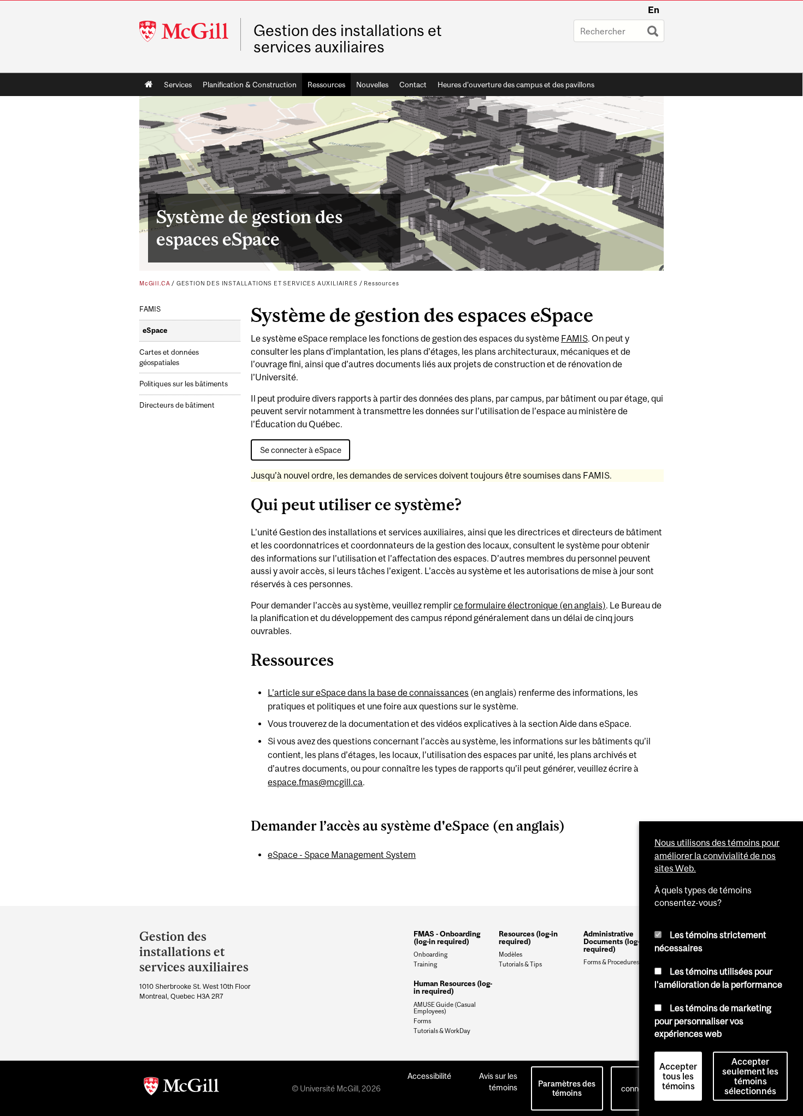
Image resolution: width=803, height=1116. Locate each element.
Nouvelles (372, 84)
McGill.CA (154, 283)
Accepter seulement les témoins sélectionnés (750, 1076)
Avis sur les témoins (498, 1081)
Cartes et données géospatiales (169, 357)
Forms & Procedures (611, 962)
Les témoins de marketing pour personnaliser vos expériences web (712, 1021)
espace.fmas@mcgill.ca (315, 782)
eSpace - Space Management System (342, 855)
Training (425, 964)
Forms (422, 1021)
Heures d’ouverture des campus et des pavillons (516, 84)
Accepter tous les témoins (678, 1076)
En (653, 9)
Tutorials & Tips (520, 964)
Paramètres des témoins (566, 1088)
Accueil (148, 84)
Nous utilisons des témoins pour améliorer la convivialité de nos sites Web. (717, 855)
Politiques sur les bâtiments (183, 384)
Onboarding (430, 954)
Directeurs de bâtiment (177, 405)
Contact (413, 84)
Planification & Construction (250, 84)
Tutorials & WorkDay (442, 1031)
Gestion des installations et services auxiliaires (347, 38)
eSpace (155, 330)
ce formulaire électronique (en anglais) (529, 605)
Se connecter (639, 1082)
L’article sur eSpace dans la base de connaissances (368, 692)
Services (178, 84)
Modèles (510, 954)
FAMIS (150, 309)
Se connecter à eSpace (300, 450)
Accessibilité (429, 1076)
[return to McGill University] (181, 1088)
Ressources (326, 84)
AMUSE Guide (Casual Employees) (445, 1007)
